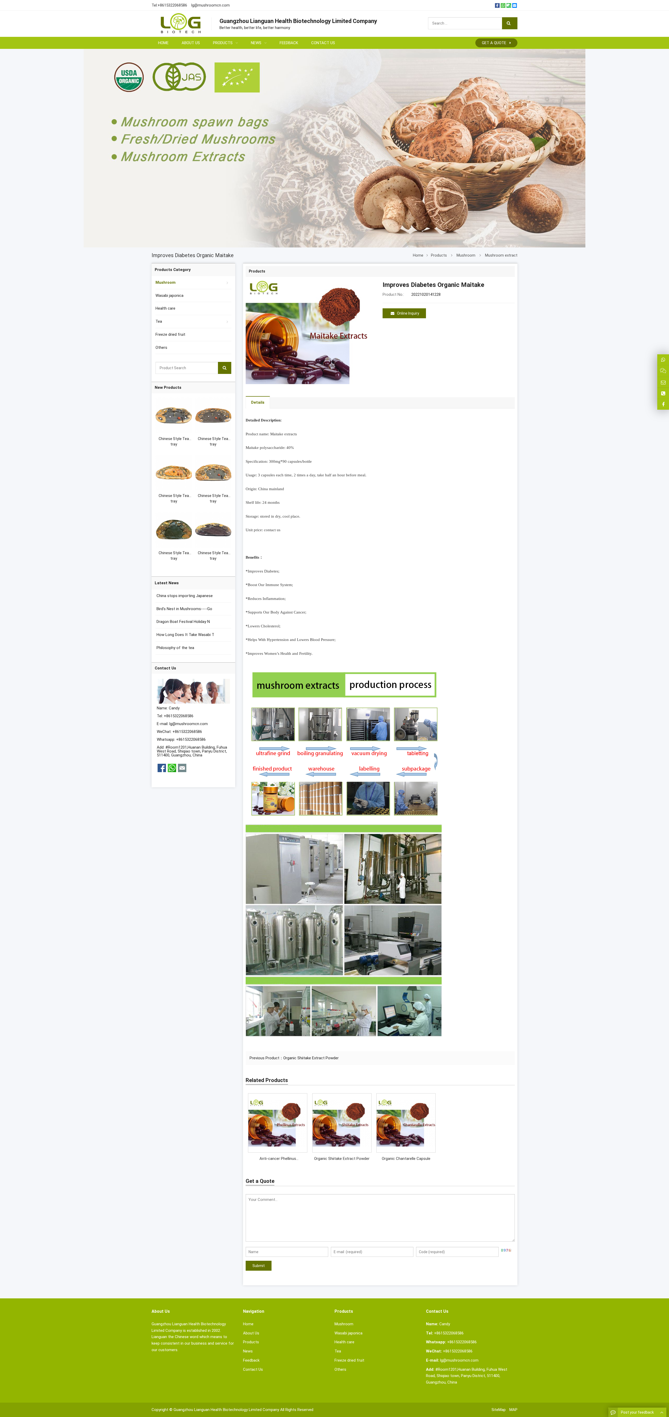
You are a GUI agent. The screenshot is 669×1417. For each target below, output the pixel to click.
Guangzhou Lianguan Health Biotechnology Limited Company (226, 1409)
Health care (165, 308)
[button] (320, 228)
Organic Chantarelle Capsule (406, 1158)
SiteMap (499, 1409)
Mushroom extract (501, 255)
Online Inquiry (408, 313)
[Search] (509, 23)
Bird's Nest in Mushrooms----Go (183, 608)
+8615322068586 (172, 5)
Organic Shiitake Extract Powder (311, 1058)
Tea (158, 321)
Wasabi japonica (169, 295)
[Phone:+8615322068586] (663, 393)
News (248, 1351)
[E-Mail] (514, 5)
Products (439, 255)
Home (248, 1324)
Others (161, 347)
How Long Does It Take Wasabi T (184, 634)
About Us (251, 1333)
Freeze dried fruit (170, 334)
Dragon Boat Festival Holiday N (182, 621)
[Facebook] (497, 5)
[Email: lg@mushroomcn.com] (663, 382)
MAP (513, 1409)
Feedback (251, 1360)
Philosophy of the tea (174, 647)
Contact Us (253, 1369)
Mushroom (466, 255)
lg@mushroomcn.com (210, 5)
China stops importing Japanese (184, 595)
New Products (168, 387)
